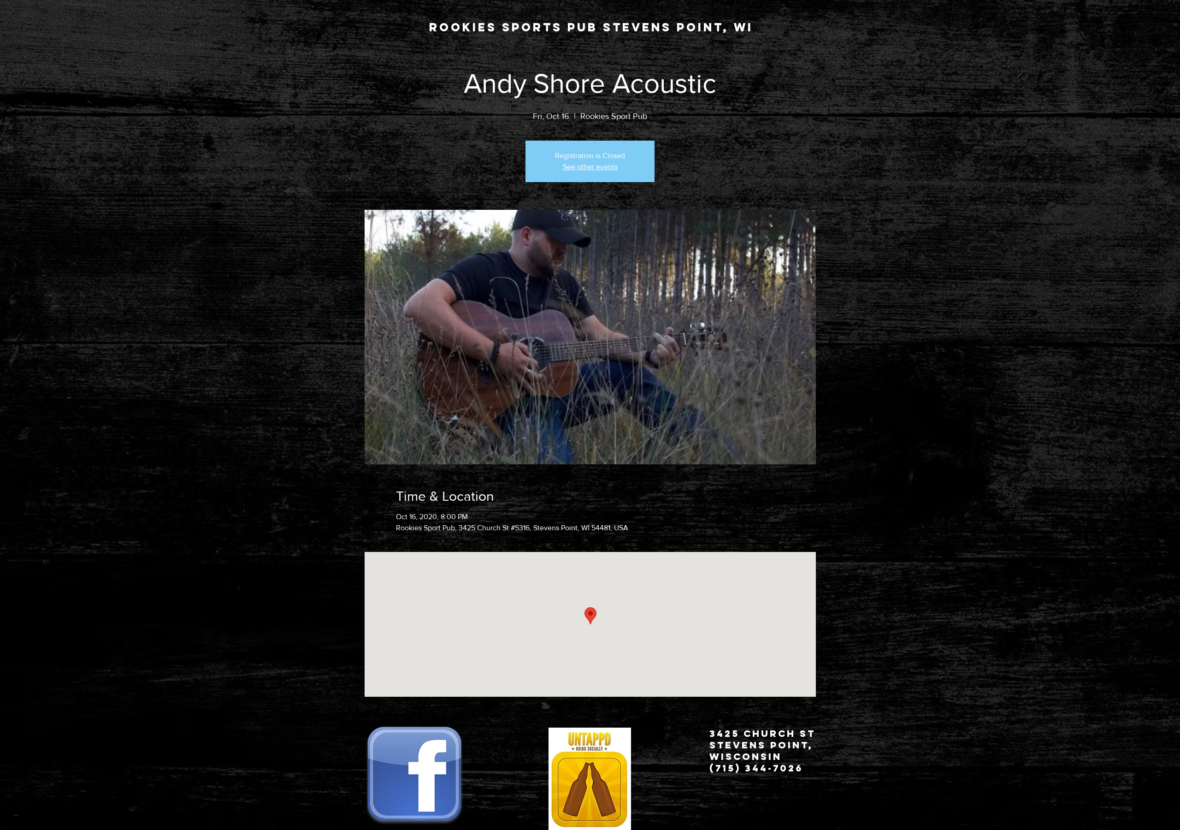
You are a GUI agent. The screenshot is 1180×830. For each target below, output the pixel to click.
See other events (590, 167)
